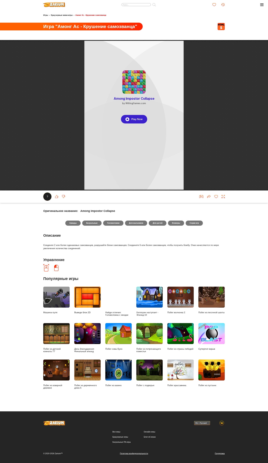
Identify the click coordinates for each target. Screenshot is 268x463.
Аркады (73, 223)
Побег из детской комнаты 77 (52, 350)
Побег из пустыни (207, 385)
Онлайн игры (149, 432)
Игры (45, 15)
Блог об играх (150, 437)
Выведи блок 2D (82, 312)
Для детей (157, 223)
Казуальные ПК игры (121, 442)
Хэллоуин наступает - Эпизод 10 (147, 313)
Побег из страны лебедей (180, 349)
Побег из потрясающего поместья (148, 350)
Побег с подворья (145, 385)
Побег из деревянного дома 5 (85, 386)
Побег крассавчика (176, 385)
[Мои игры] (214, 5)
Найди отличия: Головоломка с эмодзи (116, 313)
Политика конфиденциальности (134, 453)
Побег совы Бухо (113, 349)
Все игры (116, 432)
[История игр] (223, 5)
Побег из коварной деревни (52, 386)
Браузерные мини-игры (62, 15)
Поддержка (220, 453)
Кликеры (176, 223)
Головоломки (113, 223)
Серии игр (194, 223)
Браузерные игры (120, 437)
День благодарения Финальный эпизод (84, 350)
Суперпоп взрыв (206, 349)
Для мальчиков (136, 223)
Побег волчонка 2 (176, 312)
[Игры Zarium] (54, 3)
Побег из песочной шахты (211, 312)
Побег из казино (113, 385)
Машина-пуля (50, 312)
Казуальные (92, 223)
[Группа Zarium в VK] (221, 423)
